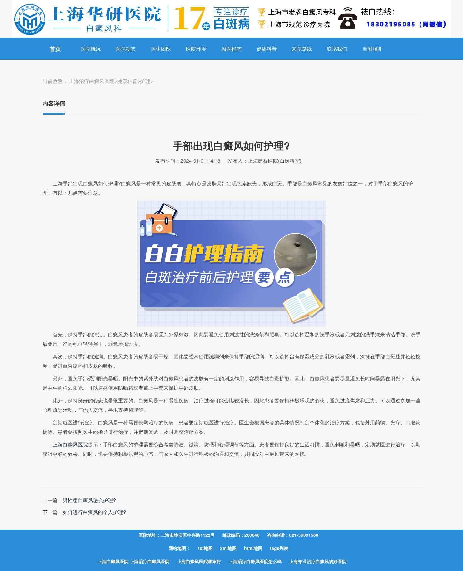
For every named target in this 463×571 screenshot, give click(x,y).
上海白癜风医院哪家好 (199, 561)
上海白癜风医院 (70, 444)
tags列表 (279, 548)
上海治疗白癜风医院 (91, 81)
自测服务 (372, 48)
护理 (145, 81)
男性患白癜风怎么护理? (89, 500)
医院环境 (196, 48)
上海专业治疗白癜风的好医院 (317, 561)
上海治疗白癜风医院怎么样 (255, 561)
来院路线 (302, 48)
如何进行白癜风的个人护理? (94, 512)
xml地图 (228, 548)
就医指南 (231, 48)
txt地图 (205, 548)
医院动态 (126, 48)
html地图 (253, 548)
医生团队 (161, 48)
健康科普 (267, 48)
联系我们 (337, 48)
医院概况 (91, 48)
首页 (55, 49)
